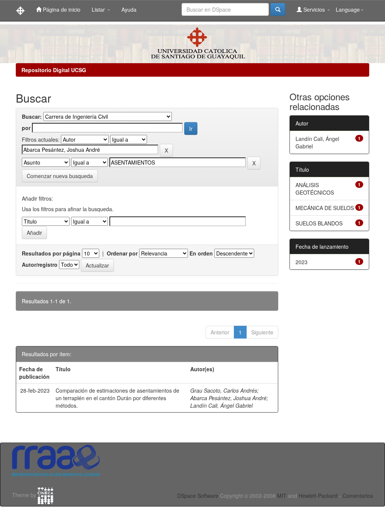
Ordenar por (122, 253)
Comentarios (358, 495)
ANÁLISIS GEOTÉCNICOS (315, 188)
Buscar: (32, 116)
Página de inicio (60, 9)
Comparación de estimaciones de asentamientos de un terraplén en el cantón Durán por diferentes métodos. (117, 398)
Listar (99, 9)
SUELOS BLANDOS (319, 223)
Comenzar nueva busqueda (60, 176)
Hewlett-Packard (318, 495)
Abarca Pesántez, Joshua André (228, 398)
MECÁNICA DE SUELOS (325, 208)
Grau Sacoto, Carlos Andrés (223, 390)
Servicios (314, 9)
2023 (302, 262)
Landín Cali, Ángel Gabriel (221, 405)
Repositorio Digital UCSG (53, 70)
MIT (281, 495)
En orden (201, 253)
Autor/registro (40, 264)
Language (348, 9)
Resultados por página (51, 253)
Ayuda (128, 9)
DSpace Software (197, 495)
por (26, 128)
